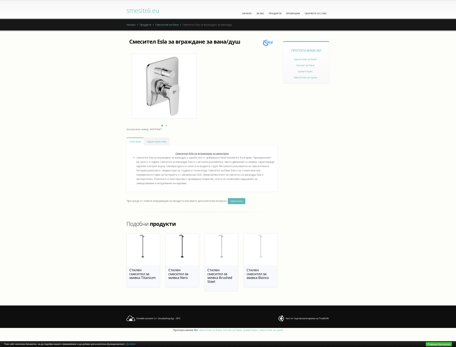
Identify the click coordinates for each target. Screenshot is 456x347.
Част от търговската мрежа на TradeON (307, 318)
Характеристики (156, 141)
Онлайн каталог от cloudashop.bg (154, 318)
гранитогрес (305, 71)
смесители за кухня (305, 77)
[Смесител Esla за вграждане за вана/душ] (164, 86)
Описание (135, 141)
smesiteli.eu (142, 10)
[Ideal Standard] (267, 43)
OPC (178, 318)
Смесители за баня (166, 24)
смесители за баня (305, 59)
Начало (131, 24)
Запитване (236, 201)
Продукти (145, 24)
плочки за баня (305, 65)
